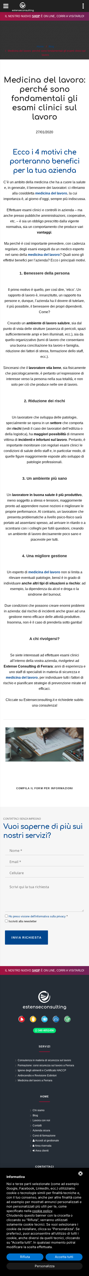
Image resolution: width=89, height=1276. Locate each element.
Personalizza (44, 1266)
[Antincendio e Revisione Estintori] (21, 1018)
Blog (51, 46)
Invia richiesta (26, 937)
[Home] (44, 1000)
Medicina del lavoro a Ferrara (35, 1080)
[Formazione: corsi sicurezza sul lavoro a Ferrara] (56, 1018)
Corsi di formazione (44, 1135)
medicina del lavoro (44, 572)
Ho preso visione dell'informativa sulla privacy (37, 916)
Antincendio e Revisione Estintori (37, 1075)
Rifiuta (25, 1257)
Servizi (44, 1046)
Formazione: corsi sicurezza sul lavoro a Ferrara (46, 1065)
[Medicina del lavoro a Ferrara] (67, 1018)
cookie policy (42, 1211)
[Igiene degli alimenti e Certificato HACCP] (45, 1018)
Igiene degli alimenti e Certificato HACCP (42, 1070)
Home (40, 46)
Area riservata (42, 1145)
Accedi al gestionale (47, 1140)
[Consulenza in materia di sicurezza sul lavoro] (33, 1018)
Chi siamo (38, 1110)
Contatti (37, 1125)
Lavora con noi (41, 1120)
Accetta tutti (64, 1257)
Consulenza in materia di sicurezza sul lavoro (44, 1060)
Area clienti (42, 1150)
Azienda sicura (41, 1130)
